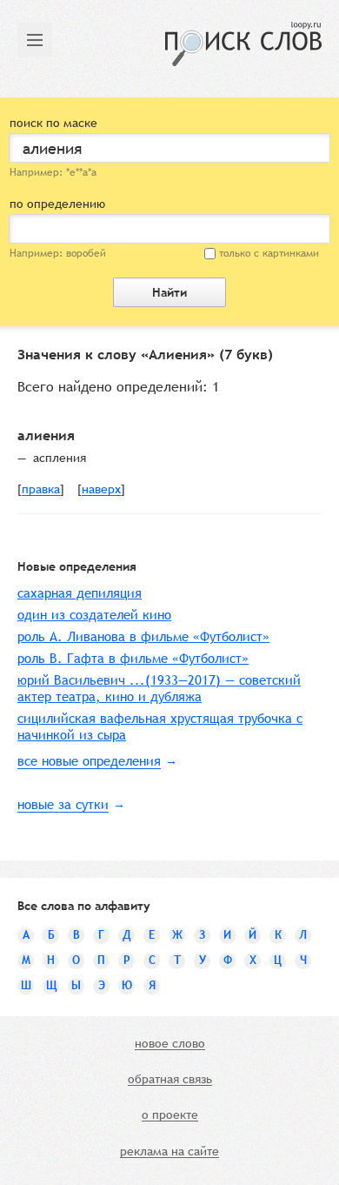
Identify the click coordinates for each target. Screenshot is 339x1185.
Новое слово (170, 1044)
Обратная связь (170, 1080)
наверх (101, 490)
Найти (169, 292)
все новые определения (89, 760)
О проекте (170, 1115)
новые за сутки (63, 804)
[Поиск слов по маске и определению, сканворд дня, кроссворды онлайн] (243, 44)
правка (41, 490)
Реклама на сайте (169, 1152)
